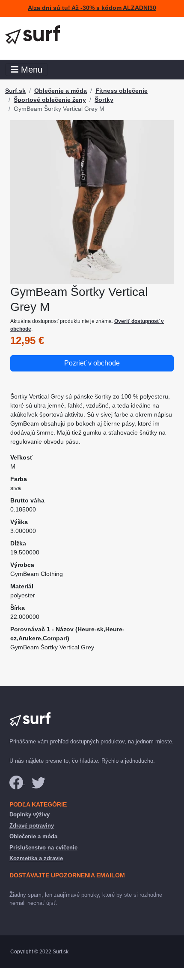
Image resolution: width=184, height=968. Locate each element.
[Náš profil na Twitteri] (38, 782)
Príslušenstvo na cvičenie (43, 847)
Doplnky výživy (29, 814)
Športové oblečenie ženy (50, 99)
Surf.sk (15, 90)
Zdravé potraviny (31, 825)
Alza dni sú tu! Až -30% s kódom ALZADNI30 (92, 8)
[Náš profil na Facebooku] (17, 782)
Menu (30, 69)
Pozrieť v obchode (92, 363)
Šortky (104, 99)
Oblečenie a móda (60, 90)
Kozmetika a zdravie (36, 858)
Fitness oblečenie (121, 90)
